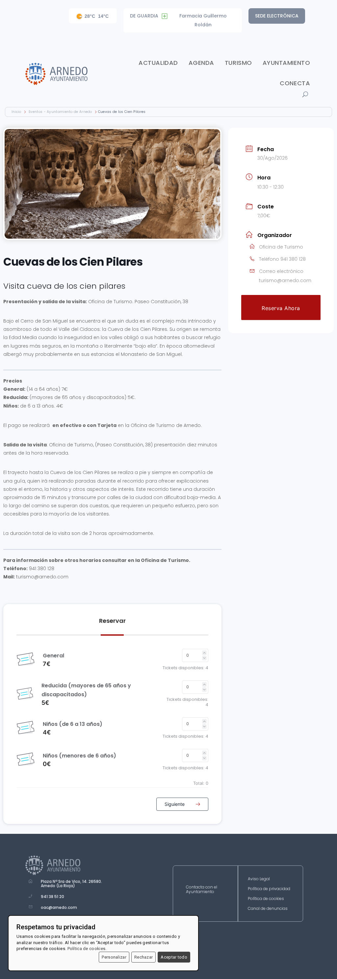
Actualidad (158, 63)
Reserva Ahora (281, 308)
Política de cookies (266, 898)
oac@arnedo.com (59, 907)
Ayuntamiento (286, 63)
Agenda (201, 63)
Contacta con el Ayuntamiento (201, 889)
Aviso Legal (259, 879)
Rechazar (143, 957)
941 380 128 (293, 259)
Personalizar (114, 957)
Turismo (238, 63)
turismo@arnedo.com (285, 280)
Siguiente (175, 804)
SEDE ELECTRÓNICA (276, 16)
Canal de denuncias (268, 908)
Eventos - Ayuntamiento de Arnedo (60, 111)
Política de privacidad (269, 888)
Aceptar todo (174, 957)
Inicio (17, 111)
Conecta (295, 83)
